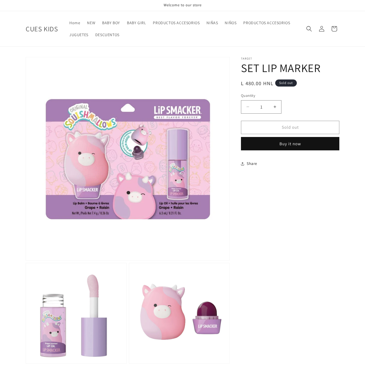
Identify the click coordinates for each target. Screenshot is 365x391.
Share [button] (252, 163)
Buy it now (290, 143)
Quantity (248, 95)
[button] (309, 28)
